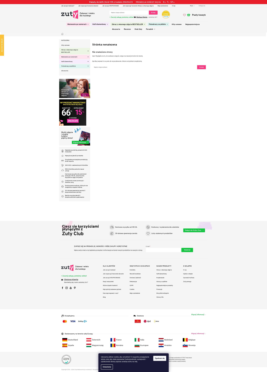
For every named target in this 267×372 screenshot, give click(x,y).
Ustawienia (107, 367)
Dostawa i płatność (135, 278)
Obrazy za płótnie (161, 281)
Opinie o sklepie (188, 274)
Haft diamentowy (67, 61)
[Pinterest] (75, 288)
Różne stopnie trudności (110, 285)
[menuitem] (78, 24)
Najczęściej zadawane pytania (112, 289)
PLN (191, 6)
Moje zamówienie (163, 6)
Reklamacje (133, 281)
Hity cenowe (65, 45)
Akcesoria (64, 71)
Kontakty (132, 270)
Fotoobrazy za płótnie (68, 66)
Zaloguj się (187, 250)
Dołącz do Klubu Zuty (193, 230)
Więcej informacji (197, 314)
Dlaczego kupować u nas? (110, 293)
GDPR (131, 285)
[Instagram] (66, 288)
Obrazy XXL (160, 297)
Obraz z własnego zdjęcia (164, 270)
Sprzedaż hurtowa (188, 278)
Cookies (132, 289)
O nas (173, 6)
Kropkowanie (160, 278)
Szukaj (153, 12)
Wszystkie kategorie (162, 293)
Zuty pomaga (187, 281)
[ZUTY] (75, 268)
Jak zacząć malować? (67, 6)
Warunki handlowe (135, 274)
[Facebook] (62, 288)
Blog (104, 297)
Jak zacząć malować (109, 270)
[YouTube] (70, 288)
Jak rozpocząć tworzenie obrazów (88, 6)
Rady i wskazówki (108, 281)
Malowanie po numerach (69, 57)
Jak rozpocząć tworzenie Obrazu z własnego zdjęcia (138, 6)
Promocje (159, 289)
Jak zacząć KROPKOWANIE (110, 6)
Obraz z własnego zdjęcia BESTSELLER (69, 51)
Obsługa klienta (141, 17)
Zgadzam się (160, 358)
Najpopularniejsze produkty (164, 285)
